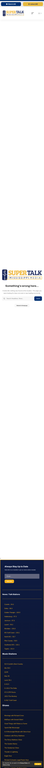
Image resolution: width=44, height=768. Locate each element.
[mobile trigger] (33, 13)
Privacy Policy (24, 763)
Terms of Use (6, 764)
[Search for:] (19, 298)
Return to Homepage (22, 305)
